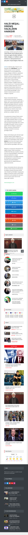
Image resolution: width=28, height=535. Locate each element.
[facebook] (2, 1)
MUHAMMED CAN (15, 285)
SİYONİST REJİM (12, 506)
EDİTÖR (13, 263)
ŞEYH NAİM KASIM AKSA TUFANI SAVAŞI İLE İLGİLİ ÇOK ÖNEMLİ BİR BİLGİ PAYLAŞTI (14, 521)
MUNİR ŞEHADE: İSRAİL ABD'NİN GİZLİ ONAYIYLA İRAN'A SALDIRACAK (14, 527)
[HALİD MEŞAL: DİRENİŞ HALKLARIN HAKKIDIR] (14, 45)
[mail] (7, 1)
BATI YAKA (13, 335)
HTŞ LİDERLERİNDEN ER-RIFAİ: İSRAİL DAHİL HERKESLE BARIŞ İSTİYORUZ (14, 493)
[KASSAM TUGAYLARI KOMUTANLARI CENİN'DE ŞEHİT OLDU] (14, 377)
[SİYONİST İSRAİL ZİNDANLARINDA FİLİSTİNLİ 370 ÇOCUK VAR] (14, 416)
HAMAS (11, 35)
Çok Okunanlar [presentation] (14, 346)
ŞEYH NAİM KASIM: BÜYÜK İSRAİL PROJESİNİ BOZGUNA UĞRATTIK (11, 251)
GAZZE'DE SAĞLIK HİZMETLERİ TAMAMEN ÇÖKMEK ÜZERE (14, 516)
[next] (22, 251)
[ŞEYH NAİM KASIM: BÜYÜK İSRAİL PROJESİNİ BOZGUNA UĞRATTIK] (13, 243)
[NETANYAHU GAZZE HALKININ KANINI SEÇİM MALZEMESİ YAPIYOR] (14, 356)
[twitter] (5, 1)
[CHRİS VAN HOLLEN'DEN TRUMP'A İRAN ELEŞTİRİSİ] (14, 434)
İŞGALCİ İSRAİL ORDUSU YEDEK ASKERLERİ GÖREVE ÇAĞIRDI (15, 504)
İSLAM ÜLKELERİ (14, 341)
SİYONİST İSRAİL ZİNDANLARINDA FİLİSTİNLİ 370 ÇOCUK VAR (17, 333)
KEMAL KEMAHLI (15, 270)
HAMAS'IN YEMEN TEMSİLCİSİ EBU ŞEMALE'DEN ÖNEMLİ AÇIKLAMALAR (13, 498)
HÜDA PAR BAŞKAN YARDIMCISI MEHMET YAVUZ (16, 302)
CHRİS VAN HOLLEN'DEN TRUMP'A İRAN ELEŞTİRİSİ (16, 339)
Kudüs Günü (9, 36)
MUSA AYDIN (14, 277)
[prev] (5, 251)
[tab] (14, 347)
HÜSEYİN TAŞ (15, 294)
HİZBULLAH (6, 253)
